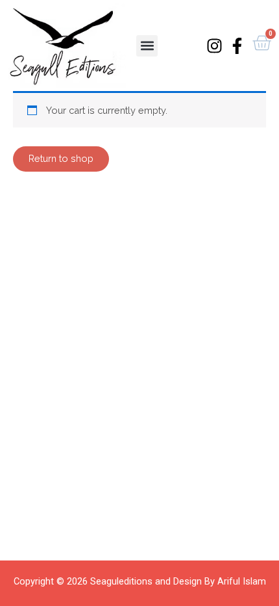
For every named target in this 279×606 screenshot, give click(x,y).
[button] (147, 46)
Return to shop (61, 158)
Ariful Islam (241, 581)
